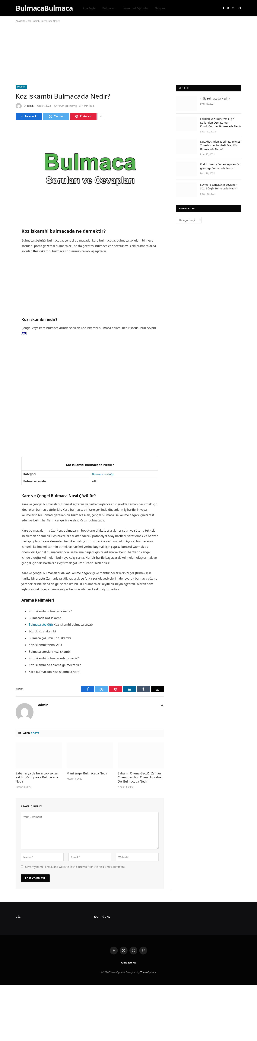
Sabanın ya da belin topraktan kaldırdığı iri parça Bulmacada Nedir (37, 777)
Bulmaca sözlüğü (103, 474)
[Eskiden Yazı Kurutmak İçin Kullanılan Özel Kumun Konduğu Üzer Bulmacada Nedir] (186, 124)
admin (30, 105)
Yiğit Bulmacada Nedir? (215, 98)
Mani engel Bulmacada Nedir (87, 773)
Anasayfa (20, 21)
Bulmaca (108, 8)
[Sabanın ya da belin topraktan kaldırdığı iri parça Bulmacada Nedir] (39, 755)
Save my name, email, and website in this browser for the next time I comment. (75, 867)
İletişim (160, 8)
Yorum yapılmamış (67, 105)
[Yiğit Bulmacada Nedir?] (186, 103)
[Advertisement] (128, 56)
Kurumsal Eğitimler (136, 8)
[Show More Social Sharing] (101, 116)
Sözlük (21, 86)
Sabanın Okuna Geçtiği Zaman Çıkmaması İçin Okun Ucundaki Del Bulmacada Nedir (140, 777)
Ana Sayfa (89, 8)
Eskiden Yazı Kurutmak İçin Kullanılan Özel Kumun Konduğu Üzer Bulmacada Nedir (220, 122)
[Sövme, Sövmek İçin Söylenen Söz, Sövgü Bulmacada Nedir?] (186, 189)
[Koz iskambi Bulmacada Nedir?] (90, 173)
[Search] (239, 8)
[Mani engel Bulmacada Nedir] (90, 755)
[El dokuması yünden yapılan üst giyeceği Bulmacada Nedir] (186, 169)
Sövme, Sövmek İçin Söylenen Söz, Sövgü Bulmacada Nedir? (219, 186)
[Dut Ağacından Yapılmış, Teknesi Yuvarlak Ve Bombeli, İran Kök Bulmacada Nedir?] (186, 146)
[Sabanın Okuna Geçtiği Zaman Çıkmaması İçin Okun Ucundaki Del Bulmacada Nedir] (141, 755)
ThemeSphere (148, 972)
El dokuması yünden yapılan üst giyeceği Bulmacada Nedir (220, 166)
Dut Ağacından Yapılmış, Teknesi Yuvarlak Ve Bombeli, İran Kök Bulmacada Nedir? (220, 145)
